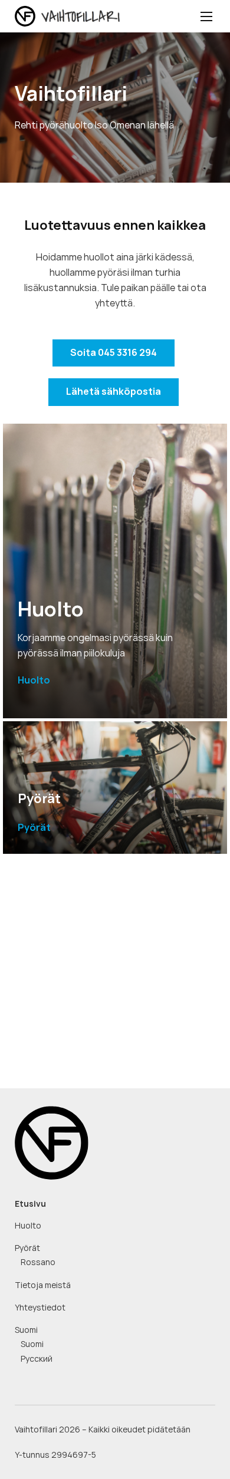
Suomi (26, 1330)
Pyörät (27, 1248)
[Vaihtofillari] (51, 1141)
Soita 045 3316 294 (113, 352)
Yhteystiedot (40, 1307)
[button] (206, 16)
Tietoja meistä (43, 1285)
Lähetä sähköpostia (113, 391)
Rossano (38, 1262)
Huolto (28, 1225)
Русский (36, 1358)
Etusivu (30, 1204)
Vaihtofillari (77, 16)
